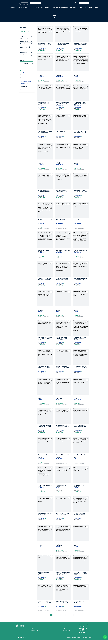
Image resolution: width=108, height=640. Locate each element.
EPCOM (75, 428)
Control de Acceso (83, 7)
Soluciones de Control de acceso (37, 627)
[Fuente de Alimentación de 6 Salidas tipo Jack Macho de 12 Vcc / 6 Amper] (81, 210)
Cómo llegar (82, 632)
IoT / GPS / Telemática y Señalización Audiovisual (59, 7)
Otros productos (23, 89)
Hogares (48, 628)
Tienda (59, 3)
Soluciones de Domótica (36, 630)
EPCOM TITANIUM (41, 135)
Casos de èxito (54, 3)
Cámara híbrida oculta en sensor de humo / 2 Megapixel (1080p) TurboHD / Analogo (80, 426)
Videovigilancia (12, 7)
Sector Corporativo (50, 627)
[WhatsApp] (25, 637)
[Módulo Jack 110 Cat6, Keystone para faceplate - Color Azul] (63, 504)
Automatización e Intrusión (93, 7)
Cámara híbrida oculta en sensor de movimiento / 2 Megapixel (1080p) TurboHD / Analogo (44, 279)
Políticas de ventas (66, 630)
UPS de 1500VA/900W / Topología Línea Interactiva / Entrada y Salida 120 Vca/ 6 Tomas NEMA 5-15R (45, 338)
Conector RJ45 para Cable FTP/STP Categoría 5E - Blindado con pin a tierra (62, 367)
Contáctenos (69, 3)
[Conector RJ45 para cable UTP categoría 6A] (81, 533)
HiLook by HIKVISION (59, 193)
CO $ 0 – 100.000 (24, 72)
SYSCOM (75, 458)
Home (44, 3)
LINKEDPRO (76, 76)
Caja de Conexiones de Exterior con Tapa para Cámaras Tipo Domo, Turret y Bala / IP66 (80, 485)
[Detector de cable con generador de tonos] (63, 298)
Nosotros (48, 3)
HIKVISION (40, 311)
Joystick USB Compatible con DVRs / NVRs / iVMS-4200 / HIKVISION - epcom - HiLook (62, 485)
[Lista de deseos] (51, 27)
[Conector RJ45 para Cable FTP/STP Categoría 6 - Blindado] (81, 592)
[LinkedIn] (21, 637)
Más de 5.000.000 (24, 83)
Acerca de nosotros (66, 627)
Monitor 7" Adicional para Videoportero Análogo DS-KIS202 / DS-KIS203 (45, 602)
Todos (22, 70)
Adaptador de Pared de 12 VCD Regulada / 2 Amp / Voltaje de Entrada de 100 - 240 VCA (44, 74)
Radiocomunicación (26, 7)
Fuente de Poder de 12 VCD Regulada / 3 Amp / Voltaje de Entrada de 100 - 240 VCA (80, 397)
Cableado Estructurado (45, 7)
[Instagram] (17, 637)
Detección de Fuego (73, 7)
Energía (19, 7)
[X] (23, 637)
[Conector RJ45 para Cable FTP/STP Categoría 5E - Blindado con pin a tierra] (63, 357)
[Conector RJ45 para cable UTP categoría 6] (45, 563)
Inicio (52, 17)
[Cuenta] (77, 3)
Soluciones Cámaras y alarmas (37, 628)
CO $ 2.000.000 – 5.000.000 (26, 81)
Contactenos (65, 628)
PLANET (57, 605)
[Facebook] (19, 637)
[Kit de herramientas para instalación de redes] (63, 122)
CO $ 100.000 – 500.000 (25, 74)
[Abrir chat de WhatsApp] (105, 637)
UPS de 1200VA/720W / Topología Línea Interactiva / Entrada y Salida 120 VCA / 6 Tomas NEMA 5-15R (63, 221)
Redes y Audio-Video (35, 7)
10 (75, 615)
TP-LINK (75, 575)
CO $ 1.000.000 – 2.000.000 (26, 79)
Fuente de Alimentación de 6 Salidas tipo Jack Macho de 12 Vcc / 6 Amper (80, 221)
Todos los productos (24, 31)
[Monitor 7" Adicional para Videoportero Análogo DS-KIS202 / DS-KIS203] (45, 592)
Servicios (63, 3)
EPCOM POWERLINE (41, 76)
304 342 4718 (82, 626)
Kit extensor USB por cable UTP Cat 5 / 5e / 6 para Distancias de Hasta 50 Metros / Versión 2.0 (62, 456)
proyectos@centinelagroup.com (86, 624)
